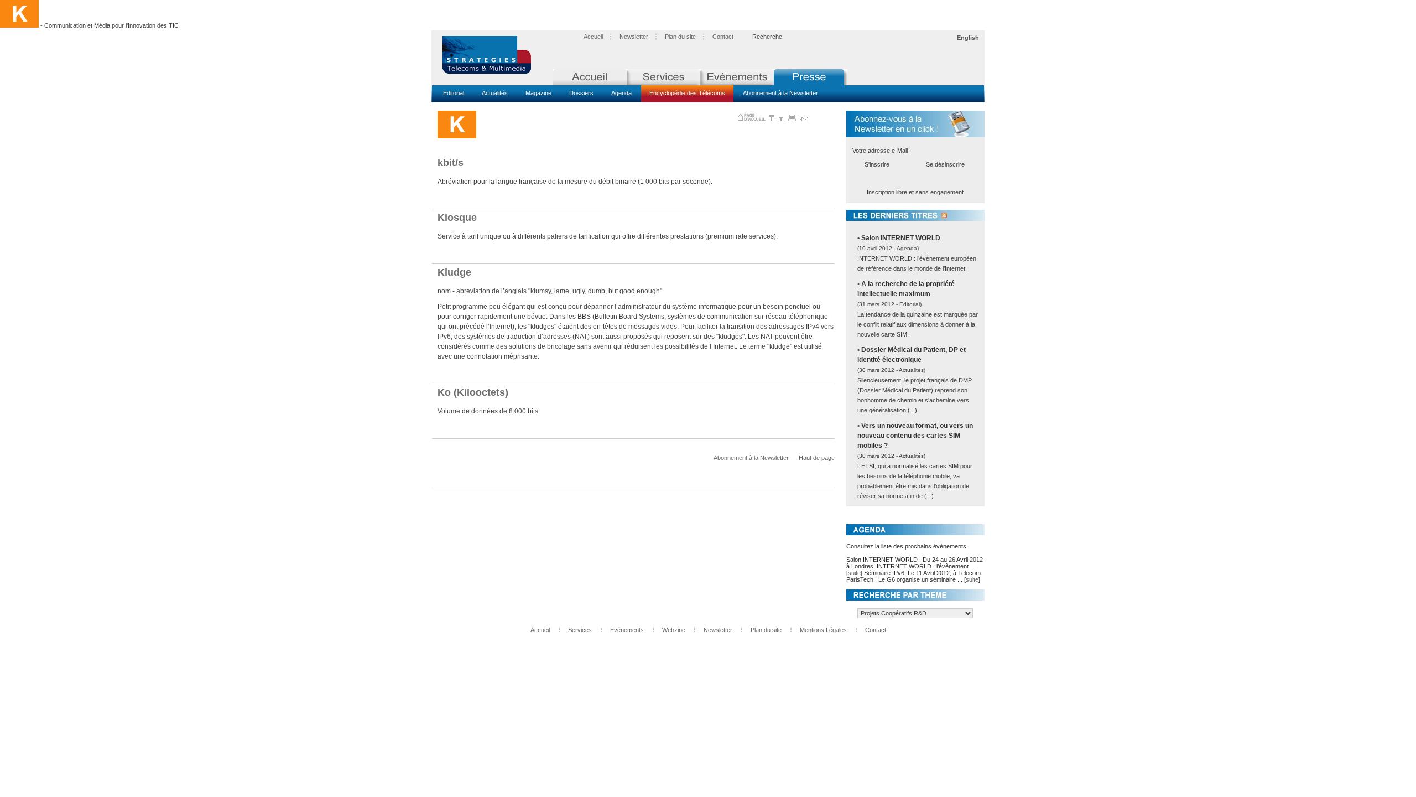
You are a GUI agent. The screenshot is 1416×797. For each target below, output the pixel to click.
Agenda (621, 93)
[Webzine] (810, 77)
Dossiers (581, 93)
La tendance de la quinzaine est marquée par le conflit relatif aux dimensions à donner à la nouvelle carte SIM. (917, 324)
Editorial (453, 93)
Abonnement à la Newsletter (780, 93)
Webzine (673, 630)
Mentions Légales (823, 630)
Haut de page (817, 457)
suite (854, 573)
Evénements (627, 630)
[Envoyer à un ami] (803, 119)
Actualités (495, 93)
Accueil (593, 36)
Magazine (538, 93)
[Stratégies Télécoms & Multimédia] (492, 55)
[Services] (663, 77)
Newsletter (634, 36)
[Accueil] (590, 77)
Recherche (767, 36)
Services (580, 630)
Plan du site (680, 36)
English (968, 37)
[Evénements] (737, 77)
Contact (722, 36)
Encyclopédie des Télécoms (687, 93)
